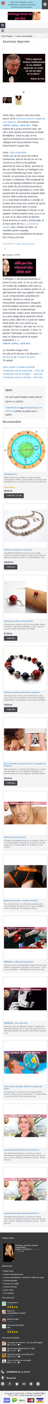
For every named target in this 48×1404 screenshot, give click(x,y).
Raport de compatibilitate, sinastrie (16, 1312)
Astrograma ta (10, 474)
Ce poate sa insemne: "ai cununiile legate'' (25, 1342)
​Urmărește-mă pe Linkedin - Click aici (23, 377)
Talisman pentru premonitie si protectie (22, 692)
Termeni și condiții (11, 1284)
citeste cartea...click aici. (17, 125)
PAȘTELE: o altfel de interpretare (19, 962)
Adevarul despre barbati (15, 837)
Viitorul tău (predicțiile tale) (15, 1326)
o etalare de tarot (26, 357)
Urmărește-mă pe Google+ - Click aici (23, 374)
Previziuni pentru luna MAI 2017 (20, 1354)
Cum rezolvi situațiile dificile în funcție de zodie (23, 1087)
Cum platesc (9, 1293)
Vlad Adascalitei (18, 152)
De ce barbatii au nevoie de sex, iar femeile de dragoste (25, 765)
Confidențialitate (10, 1280)
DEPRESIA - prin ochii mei (15, 1023)
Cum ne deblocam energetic (19, 1360)
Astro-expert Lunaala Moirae (18, 367)
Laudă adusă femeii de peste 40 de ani (21, 1150)
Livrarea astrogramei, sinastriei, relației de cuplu (23, 1277)
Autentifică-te (12, 407)
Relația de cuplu (13, 1319)
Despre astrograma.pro (13, 1274)
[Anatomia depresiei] (8, 99)
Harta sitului (8, 1290)
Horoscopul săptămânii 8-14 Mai (21, 1348)
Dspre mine (8, 1271)
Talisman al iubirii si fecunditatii (18, 621)
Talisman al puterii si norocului (18, 550)
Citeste (10, 1305)
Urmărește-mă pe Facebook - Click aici (23, 370)
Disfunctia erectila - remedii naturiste (21, 900)
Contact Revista (10, 1287)
